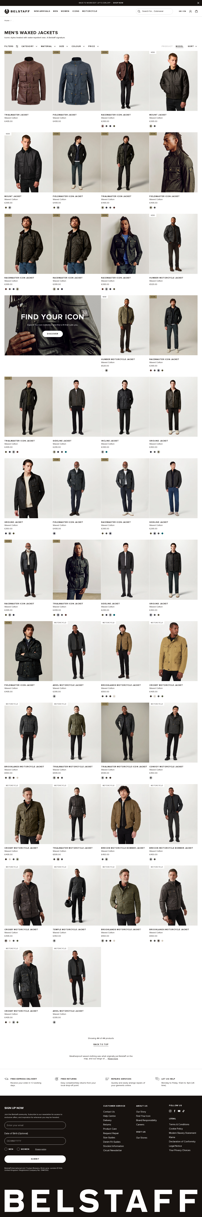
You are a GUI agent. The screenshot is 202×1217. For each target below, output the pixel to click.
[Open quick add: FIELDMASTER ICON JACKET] (54, 207)
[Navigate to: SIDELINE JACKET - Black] (125, 570)
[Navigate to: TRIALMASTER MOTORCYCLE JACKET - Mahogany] (77, 814)
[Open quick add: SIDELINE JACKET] (54, 451)
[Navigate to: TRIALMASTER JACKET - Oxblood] (28, 81)
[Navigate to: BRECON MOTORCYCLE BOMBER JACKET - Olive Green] (125, 814)
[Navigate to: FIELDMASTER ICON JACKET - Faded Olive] (173, 162)
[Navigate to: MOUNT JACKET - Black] (28, 162)
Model (179, 46)
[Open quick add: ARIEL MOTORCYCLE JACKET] (54, 696)
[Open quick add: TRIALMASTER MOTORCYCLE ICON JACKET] (102, 777)
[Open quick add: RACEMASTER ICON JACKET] (102, 126)
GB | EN (182, 11)
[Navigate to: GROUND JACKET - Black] (28, 488)
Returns (107, 1124)
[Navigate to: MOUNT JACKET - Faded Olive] (173, 81)
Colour (76, 46)
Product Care (110, 1128)
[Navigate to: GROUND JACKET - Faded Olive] (173, 407)
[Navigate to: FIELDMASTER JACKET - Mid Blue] (77, 81)
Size (61, 46)
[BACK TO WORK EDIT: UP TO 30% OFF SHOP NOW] (101, 3)
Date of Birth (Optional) (16, 1133)
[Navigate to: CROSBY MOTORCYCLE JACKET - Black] (28, 977)
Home (6, 21)
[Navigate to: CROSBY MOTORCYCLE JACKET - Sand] (173, 651)
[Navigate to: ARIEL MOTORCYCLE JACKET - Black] (77, 651)
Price (91, 46)
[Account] (190, 11)
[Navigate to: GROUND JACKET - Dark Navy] (173, 570)
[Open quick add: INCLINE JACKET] (102, 451)
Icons (75, 11)
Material (46, 46)
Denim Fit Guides (112, 1141)
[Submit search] (139, 11)
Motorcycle (89, 11)
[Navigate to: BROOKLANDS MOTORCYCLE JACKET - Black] (28, 732)
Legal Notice (175, 1146)
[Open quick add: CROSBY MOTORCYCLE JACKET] (150, 696)
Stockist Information (113, 1146)
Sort (191, 46)
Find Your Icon (143, 1116)
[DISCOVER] (52, 325)
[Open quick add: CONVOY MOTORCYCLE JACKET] (150, 777)
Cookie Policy (176, 1128)
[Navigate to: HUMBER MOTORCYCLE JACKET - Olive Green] (125, 325)
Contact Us (109, 1111)
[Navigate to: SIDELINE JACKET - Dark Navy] (173, 488)
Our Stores (141, 1137)
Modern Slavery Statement (182, 1133)
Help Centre (109, 1116)
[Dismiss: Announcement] (198, 3)
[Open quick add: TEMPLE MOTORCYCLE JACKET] (54, 940)
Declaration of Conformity (182, 1141)
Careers (140, 1124)
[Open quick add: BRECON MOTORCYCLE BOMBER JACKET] (102, 859)
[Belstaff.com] (17, 11)
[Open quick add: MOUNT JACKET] (150, 126)
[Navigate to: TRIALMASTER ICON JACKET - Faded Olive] (125, 162)
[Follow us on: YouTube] (179, 1111)
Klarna (172, 1137)
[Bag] (196, 11)
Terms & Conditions (179, 1124)
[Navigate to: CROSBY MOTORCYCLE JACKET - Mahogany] (28, 895)
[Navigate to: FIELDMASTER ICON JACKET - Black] (77, 162)
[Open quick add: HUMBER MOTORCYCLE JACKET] (102, 370)
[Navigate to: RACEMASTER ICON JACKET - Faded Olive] (28, 244)
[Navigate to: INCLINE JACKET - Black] (125, 407)
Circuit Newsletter (112, 1150)
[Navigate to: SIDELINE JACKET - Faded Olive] (77, 407)
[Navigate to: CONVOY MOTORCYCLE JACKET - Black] (173, 732)
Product (167, 46)
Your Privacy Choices (179, 1150)
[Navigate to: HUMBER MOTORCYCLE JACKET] (173, 244)
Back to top (100, 1045)
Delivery (107, 1120)
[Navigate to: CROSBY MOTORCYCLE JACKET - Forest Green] (28, 814)
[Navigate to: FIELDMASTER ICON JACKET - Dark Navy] (77, 488)
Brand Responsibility (146, 1120)
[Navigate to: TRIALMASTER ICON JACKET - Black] (28, 407)
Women (65, 11)
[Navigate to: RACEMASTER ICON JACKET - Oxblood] (125, 81)
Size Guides (109, 1137)
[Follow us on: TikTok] (183, 1111)
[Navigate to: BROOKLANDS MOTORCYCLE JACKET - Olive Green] (125, 895)
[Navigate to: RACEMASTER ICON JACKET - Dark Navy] (173, 325)
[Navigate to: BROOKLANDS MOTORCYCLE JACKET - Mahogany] (173, 895)
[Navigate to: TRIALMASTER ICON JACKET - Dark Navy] (77, 570)
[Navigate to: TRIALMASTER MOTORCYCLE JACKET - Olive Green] (77, 732)
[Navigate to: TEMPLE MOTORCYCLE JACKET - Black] (77, 895)
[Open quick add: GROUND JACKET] (150, 451)
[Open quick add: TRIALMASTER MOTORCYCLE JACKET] (54, 777)
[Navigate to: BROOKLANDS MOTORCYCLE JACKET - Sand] (125, 651)
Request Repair (111, 1133)
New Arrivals (42, 11)
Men (55, 11)
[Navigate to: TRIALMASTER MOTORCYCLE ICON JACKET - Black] (125, 732)
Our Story (141, 1111)
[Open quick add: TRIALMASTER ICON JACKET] (102, 207)
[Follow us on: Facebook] (174, 1111)
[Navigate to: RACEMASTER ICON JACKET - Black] (125, 244)
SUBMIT (35, 1159)
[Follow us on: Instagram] (170, 1111)
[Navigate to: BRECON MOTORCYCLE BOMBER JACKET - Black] (173, 814)
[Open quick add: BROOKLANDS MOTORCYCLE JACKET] (102, 696)
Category (27, 46)
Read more (113, 1059)
